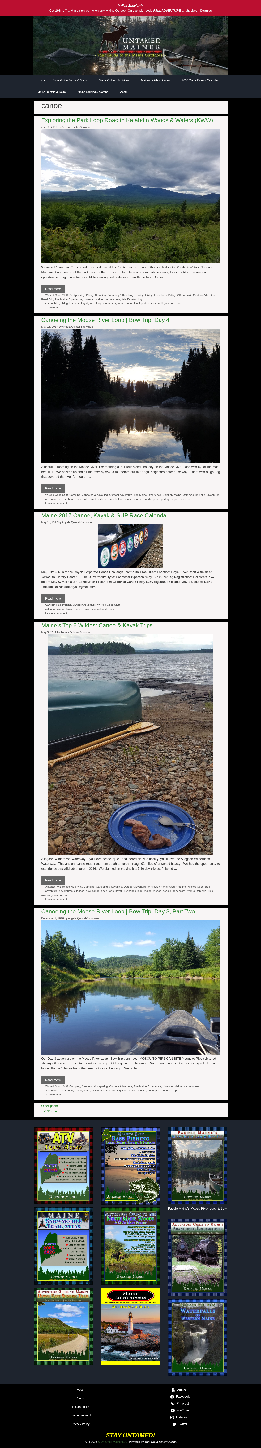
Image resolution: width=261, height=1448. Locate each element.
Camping (100, 295)
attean (63, 499)
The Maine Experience (68, 299)
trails (161, 303)
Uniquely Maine (172, 494)
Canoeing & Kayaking (120, 295)
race (86, 608)
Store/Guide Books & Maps (70, 80)
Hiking (149, 295)
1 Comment (52, 307)
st (194, 890)
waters (169, 303)
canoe (49, 303)
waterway (47, 895)
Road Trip (47, 299)
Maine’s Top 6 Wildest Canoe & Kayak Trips (97, 625)
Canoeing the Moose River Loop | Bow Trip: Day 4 (105, 320)
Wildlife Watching (132, 299)
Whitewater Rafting (174, 886)
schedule (102, 608)
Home (41, 80)
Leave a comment (56, 503)
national (135, 303)
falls (85, 499)
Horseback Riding (165, 295)
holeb (93, 499)
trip (189, 499)
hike (56, 303)
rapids (175, 499)
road (154, 303)
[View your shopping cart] (223, 92)
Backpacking (77, 295)
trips (210, 890)
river (183, 499)
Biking (89, 295)
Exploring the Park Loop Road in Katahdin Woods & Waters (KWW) (127, 120)
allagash (79, 890)
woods (179, 303)
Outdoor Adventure (204, 295)
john (111, 890)
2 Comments (53, 1094)
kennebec (130, 890)
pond (156, 499)
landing (116, 1090)
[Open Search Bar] (211, 92)
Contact (80, 1398)
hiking (64, 303)
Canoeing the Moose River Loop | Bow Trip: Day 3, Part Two (118, 911)
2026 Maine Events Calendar (200, 80)
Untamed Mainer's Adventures (101, 299)
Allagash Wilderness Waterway (63, 886)
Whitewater (154, 886)
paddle (145, 303)
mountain (123, 303)
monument (109, 303)
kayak (84, 303)
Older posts (49, 1106)
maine (128, 499)
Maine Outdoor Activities (114, 80)
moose (138, 499)
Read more (53, 289)
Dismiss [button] (206, 10)
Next (52, 1111)
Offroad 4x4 (184, 295)
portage (165, 499)
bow (70, 499)
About (123, 91)
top (199, 890)
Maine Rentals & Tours (51, 91)
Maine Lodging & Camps (93, 91)
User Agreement (80, 1415)
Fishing (139, 295)
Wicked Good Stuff (56, 295)
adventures (66, 890)
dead (104, 890)
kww (92, 303)
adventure (51, 499)
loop (98, 303)
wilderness (60, 895)
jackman (103, 499)
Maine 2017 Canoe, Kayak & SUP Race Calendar (104, 515)
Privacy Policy (81, 1424)
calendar (50, 608)
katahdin (74, 303)
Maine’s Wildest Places (155, 80)
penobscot (179, 890)
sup (112, 608)
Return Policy (80, 1406)
